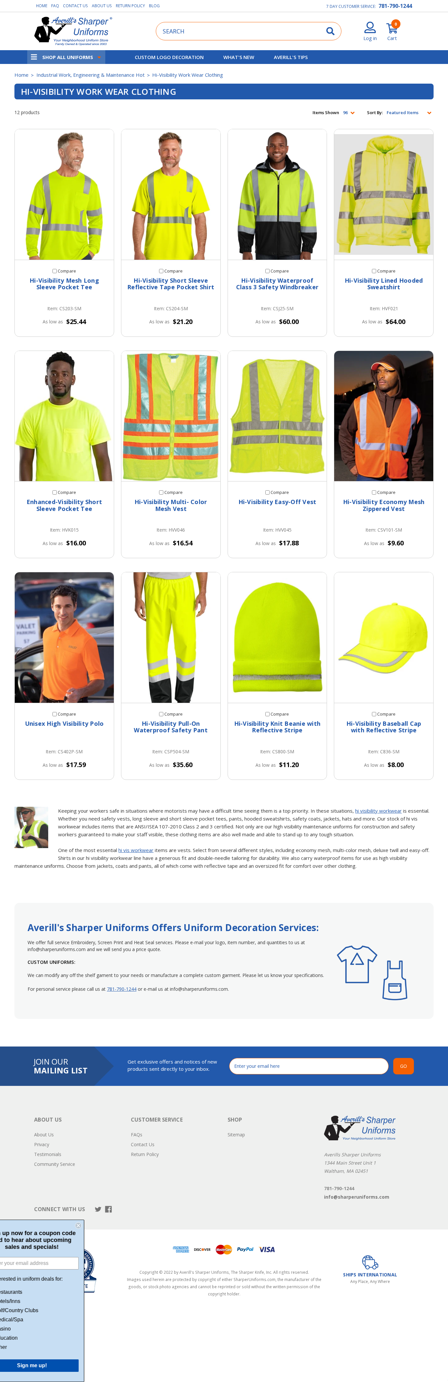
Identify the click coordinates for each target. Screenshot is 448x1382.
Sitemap (236, 1134)
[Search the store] (330, 31)
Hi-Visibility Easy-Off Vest (277, 501)
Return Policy (130, 6)
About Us (102, 6)
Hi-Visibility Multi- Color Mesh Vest (170, 505)
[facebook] (108, 1209)
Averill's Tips (291, 57)
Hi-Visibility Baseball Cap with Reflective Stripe (383, 727)
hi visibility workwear (378, 810)
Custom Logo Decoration (169, 57)
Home (41, 6)
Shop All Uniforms (67, 57)
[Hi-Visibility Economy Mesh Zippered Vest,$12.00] (383, 416)
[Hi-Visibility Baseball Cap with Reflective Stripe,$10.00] (383, 637)
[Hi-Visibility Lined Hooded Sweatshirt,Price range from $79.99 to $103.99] (383, 194)
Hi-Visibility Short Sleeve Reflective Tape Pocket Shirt (170, 284)
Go (403, 1066)
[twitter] (98, 1209)
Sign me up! (53, 1365)
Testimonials (47, 1154)
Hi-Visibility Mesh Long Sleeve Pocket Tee (64, 284)
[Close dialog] (99, 1225)
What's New (238, 57)
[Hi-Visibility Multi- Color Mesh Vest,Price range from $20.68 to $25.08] (170, 416)
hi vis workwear (135, 850)
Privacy (41, 1144)
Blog (154, 6)
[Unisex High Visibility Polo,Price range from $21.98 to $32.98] (64, 637)
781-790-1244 (395, 6)
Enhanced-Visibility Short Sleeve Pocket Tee (64, 505)
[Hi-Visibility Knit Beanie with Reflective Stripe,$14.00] (277, 637)
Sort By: (375, 112)
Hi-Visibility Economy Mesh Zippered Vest (384, 505)
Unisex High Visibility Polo (64, 723)
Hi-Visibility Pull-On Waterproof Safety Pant (171, 727)
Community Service (54, 1164)
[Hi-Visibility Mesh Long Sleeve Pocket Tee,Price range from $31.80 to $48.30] (64, 194)
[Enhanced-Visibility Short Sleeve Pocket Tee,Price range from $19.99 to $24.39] (64, 416)
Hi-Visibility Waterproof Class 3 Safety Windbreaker (277, 284)
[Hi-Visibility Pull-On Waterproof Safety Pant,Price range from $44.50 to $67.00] (170, 637)
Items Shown (326, 112)
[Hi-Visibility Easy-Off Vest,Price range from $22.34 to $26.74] (277, 416)
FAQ (55, 6)
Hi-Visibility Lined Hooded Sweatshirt (384, 284)
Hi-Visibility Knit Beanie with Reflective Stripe (277, 727)
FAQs (136, 1134)
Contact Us (75, 6)
